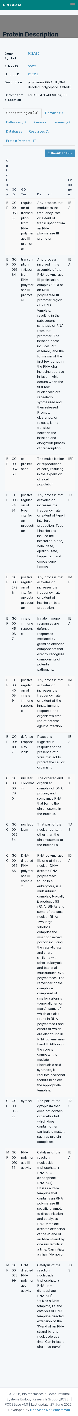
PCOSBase (12, 5)
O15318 (33, 74)
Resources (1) (39, 131)
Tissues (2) (61, 122)
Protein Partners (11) (21, 141)
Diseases (39, 122)
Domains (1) (54, 113)
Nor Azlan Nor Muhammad (50, 1410)
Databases (14, 131)
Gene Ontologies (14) (22, 113)
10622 (32, 66)
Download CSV (61, 153)
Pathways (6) (16, 122)
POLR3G (34, 53)
